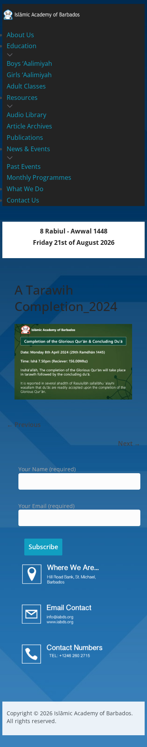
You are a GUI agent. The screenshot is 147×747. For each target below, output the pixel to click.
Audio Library (26, 114)
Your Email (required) (46, 506)
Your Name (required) (47, 469)
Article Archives (29, 126)
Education (21, 46)
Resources (22, 97)
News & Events (28, 149)
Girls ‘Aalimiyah (29, 75)
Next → (129, 443)
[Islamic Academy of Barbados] (41, 13)
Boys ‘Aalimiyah (29, 63)
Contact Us (23, 200)
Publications (25, 137)
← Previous (24, 424)
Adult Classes (26, 86)
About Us (20, 35)
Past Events (24, 166)
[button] (74, 55)
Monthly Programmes (39, 177)
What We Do (25, 188)
